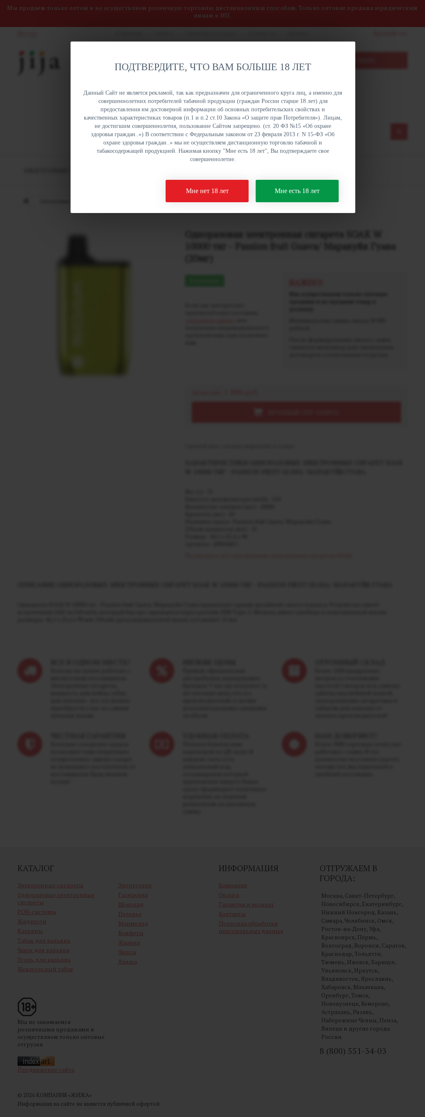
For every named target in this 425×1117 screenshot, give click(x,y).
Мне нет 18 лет (207, 190)
